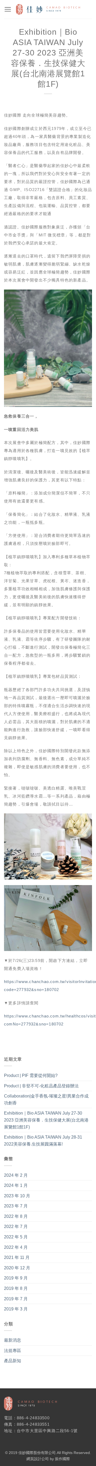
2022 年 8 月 (16, 1216)
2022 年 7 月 (16, 1226)
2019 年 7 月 (16, 1299)
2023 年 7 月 (16, 1206)
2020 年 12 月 (17, 1268)
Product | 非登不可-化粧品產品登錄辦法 (41, 1086)
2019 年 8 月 (16, 1288)
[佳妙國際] (48, 9)
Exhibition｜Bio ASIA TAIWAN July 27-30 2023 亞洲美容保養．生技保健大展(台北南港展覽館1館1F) (46, 1120)
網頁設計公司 (37, 1459)
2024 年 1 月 (16, 1185)
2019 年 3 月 (16, 1309)
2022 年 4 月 (16, 1247)
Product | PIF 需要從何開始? (31, 1075)
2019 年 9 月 (16, 1278)
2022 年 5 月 (16, 1237)
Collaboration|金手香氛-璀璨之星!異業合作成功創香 (46, 1099)
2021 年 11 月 (17, 1257)
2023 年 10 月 (17, 1196)
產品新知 (12, 1360)
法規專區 (12, 1350)
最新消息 (12, 1340)
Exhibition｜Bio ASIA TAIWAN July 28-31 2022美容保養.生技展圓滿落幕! (43, 1140)
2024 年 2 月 (16, 1175)
